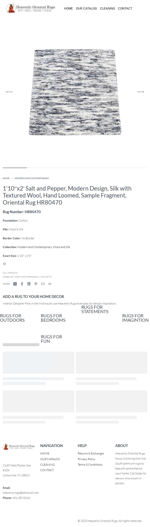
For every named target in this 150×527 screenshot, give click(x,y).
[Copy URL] (49, 284)
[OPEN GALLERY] (75, 92)
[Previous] (9, 92)
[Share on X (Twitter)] (15, 284)
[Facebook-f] (7, 512)
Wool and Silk (61, 247)
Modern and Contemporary (32, 178)
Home (6, 178)
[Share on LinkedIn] (29, 284)
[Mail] (42, 284)
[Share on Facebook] (22, 284)
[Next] (140, 92)
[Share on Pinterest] (36, 284)
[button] (5, 264)
